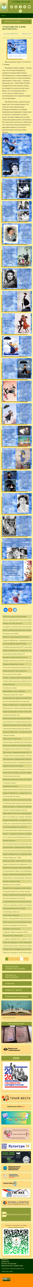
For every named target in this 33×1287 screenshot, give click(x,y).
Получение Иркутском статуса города (16, 891)
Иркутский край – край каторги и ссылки (17, 861)
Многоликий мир (9, 1017)
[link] (16, 21)
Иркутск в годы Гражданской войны (16, 637)
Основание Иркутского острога (14, 908)
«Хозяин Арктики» (9, 840)
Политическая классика (11, 776)
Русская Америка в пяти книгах (14, 898)
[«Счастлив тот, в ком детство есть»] (17, 49)
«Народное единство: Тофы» (13, 695)
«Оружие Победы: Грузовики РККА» (15, 932)
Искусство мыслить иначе (12, 674)
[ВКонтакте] (6, 610)
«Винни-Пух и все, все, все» (12, 623)
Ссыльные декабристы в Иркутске (15, 827)
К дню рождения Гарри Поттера (14, 644)
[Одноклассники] (10, 610)
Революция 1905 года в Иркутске (15, 671)
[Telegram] (15, 610)
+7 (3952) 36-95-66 (21, 2)
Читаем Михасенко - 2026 (12, 857)
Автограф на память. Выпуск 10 (14, 654)
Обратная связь (7, 1271)
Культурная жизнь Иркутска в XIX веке (16, 749)
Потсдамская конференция (13, 935)
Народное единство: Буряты (13, 766)
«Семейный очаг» (9, 684)
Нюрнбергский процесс (11, 929)
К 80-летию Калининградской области (16, 728)
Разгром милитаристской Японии (15, 925)
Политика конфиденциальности (13, 1268)
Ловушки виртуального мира (13, 664)
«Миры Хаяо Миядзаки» (11, 915)
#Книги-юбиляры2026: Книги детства (16, 701)
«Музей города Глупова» (11, 881)
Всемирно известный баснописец (15, 657)
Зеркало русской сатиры (12, 884)
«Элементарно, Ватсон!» (11, 912)
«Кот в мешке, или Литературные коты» (17, 837)
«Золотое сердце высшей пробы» (15, 616)
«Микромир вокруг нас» (11, 715)
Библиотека (16, 1106)
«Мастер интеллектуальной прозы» (15, 810)
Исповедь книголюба (10, 633)
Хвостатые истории (10, 688)
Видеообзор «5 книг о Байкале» (14, 691)
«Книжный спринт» (9, 783)
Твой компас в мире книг (12, 739)
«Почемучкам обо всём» (11, 796)
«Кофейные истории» (10, 786)
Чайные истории (9, 735)
